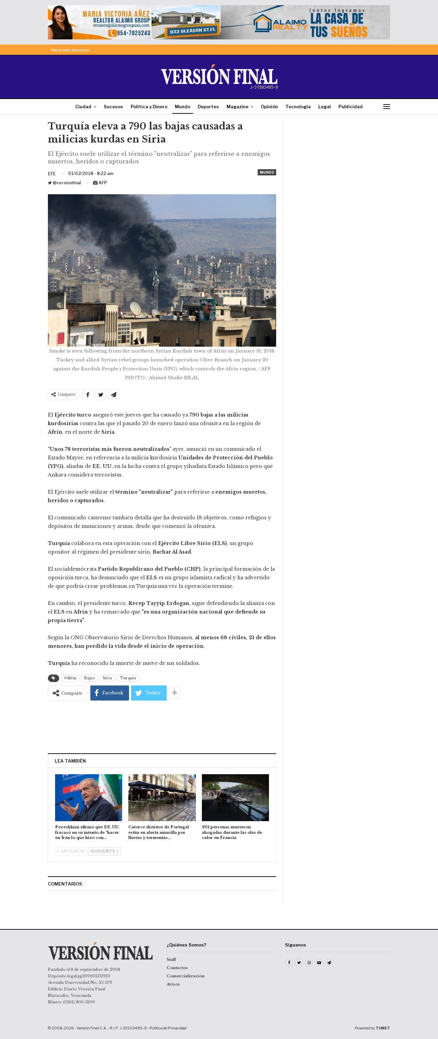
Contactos (177, 967)
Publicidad (350, 106)
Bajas (89, 678)
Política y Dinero (149, 106)
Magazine (237, 106)
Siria (107, 678)
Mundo (182, 106)
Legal (324, 106)
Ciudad (83, 106)
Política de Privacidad (168, 1028)
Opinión (269, 106)
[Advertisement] (162, 727)
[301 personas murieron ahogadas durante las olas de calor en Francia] (235, 797)
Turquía (128, 678)
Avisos (173, 984)
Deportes (208, 106)
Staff (171, 959)
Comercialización (186, 976)
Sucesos (113, 106)
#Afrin (70, 678)
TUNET (383, 1028)
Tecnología (298, 106)
